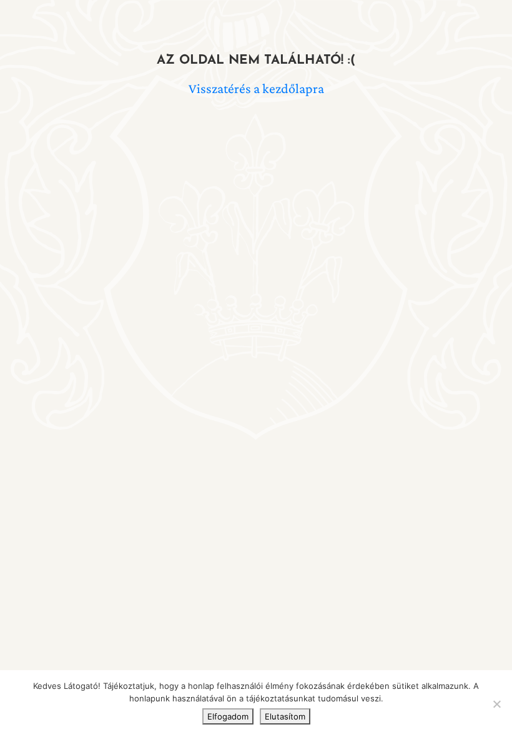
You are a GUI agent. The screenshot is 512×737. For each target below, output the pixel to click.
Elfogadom (228, 716)
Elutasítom (285, 716)
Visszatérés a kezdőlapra (256, 88)
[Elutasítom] (496, 704)
